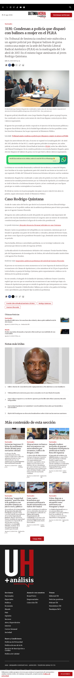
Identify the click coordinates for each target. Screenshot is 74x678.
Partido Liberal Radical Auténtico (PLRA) (20, 303)
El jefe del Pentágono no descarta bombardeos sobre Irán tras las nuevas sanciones (37, 413)
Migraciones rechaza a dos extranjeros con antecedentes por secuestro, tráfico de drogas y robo (37, 448)
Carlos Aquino (65, 471)
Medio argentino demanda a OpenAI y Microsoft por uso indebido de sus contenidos (30, 332)
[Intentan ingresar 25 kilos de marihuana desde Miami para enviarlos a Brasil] (15, 433)
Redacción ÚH (25, 324)
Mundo (7, 330)
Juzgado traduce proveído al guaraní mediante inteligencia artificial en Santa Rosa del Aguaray (59, 448)
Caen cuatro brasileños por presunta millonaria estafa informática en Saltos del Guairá (36, 502)
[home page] (37, 15)
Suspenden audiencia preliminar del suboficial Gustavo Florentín (40, 261)
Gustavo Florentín (12, 307)
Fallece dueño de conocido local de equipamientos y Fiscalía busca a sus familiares (36, 387)
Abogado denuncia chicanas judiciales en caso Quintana (40, 225)
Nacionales (8, 24)
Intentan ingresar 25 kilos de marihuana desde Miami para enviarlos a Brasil (14, 447)
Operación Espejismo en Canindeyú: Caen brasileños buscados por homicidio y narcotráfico (35, 406)
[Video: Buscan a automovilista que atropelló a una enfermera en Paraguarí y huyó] (59, 487)
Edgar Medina (20, 466)
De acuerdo (65, 674)
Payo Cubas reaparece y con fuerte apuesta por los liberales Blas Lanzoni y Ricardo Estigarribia (37, 399)
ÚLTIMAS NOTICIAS (61, 15)
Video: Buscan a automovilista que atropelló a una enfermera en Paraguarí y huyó (57, 502)
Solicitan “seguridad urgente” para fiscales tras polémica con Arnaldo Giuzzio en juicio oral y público (14, 502)
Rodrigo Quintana (45, 303)
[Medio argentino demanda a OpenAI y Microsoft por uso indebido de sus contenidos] (65, 331)
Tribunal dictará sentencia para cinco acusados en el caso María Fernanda (34, 393)
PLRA (48, 146)
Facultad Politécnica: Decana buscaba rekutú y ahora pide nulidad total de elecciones (30, 321)
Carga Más (37, 539)
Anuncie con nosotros (36, 593)
